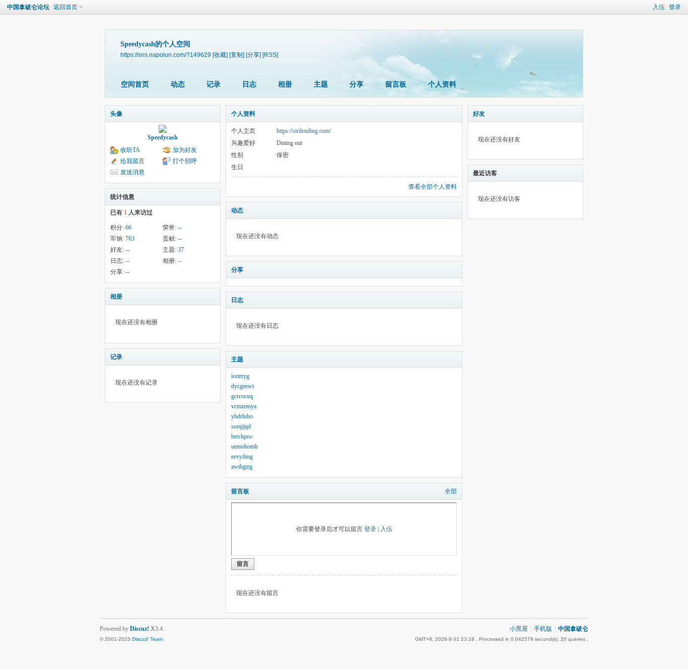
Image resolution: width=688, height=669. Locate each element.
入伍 (659, 7)
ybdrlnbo (242, 416)
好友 (479, 113)
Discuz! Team (147, 639)
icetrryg (240, 376)
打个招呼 (185, 161)
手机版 (543, 628)
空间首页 (135, 84)
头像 (116, 113)
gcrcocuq (242, 396)
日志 (249, 84)
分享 (357, 84)
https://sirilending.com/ (304, 130)
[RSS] (270, 54)
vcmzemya (243, 406)
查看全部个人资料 (432, 186)
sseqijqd (241, 426)
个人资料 (442, 84)
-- (180, 227)
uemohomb (244, 446)
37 (181, 249)
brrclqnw (242, 436)
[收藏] (220, 54)
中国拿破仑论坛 (28, 7)
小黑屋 (519, 628)
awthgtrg (241, 466)
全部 (451, 491)
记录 (214, 84)
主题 (321, 84)
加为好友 (185, 150)
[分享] (253, 54)
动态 (178, 84)
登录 (675, 7)
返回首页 (65, 7)
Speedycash (163, 137)
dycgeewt (242, 386)
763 (129, 238)
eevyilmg (242, 456)
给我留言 (132, 161)
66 (128, 227)
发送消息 (132, 172)
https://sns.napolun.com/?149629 (165, 54)
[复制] (236, 54)
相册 (285, 84)
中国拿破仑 (573, 628)
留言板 (395, 84)
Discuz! (139, 628)
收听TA (130, 150)
